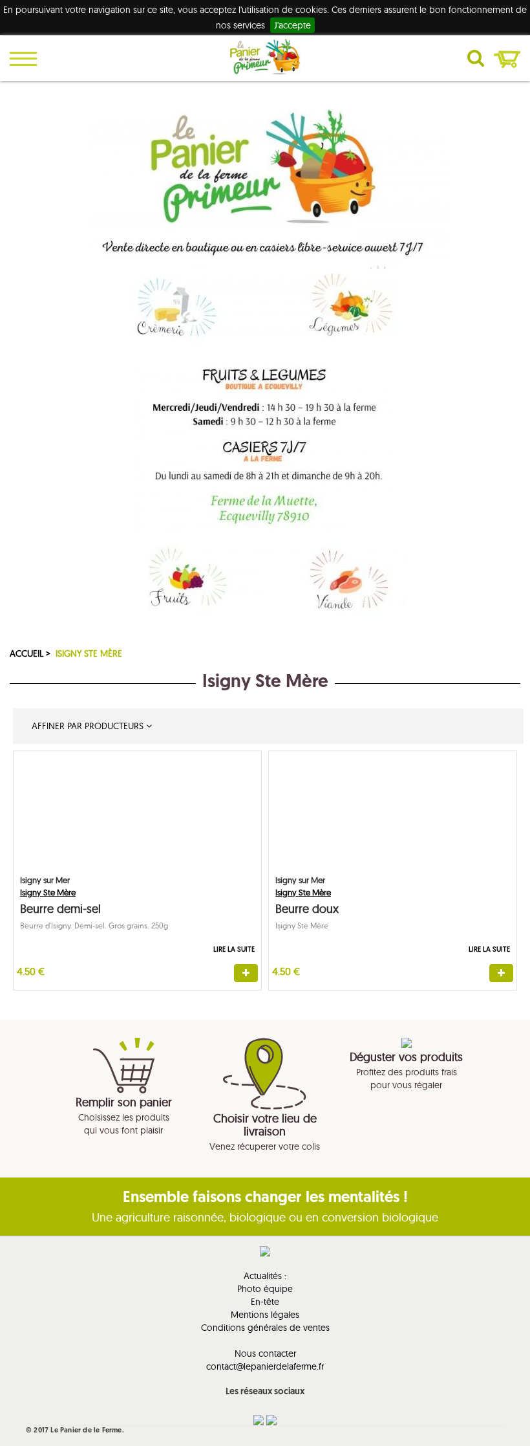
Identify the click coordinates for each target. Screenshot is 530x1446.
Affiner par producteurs (86, 726)
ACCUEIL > (31, 653)
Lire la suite (234, 949)
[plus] (246, 973)
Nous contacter (265, 1353)
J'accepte (292, 25)
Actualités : (265, 1276)
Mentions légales (265, 1314)
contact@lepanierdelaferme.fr (265, 1366)
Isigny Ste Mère (89, 653)
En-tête (265, 1302)
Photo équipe (265, 1289)
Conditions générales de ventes (265, 1327)
